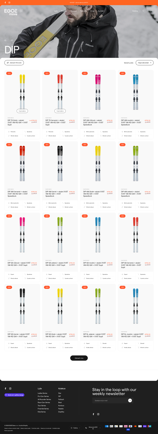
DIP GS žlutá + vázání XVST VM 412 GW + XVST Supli (56, 335)
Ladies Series (42, 393)
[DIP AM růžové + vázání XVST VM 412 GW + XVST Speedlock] (98, 92)
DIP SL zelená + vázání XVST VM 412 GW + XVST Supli (94, 335)
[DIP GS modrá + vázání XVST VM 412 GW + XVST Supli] (98, 235)
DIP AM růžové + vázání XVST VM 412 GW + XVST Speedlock (93, 122)
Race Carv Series (44, 402)
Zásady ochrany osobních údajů (11, 428)
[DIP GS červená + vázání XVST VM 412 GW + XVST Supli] (136, 235)
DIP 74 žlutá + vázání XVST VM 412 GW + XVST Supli (18, 122)
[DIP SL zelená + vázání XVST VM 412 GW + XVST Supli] (98, 306)
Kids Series (42, 412)
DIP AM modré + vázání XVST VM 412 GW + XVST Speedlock (131, 122)
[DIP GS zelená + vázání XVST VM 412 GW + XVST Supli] (60, 235)
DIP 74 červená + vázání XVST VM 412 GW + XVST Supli (55, 122)
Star (59, 393)
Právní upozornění (8, 430)
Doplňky (61, 412)
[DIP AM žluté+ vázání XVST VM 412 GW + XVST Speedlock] (98, 163)
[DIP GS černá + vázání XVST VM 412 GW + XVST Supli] (22, 306)
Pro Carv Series (43, 396)
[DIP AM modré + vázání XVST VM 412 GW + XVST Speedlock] (136, 92)
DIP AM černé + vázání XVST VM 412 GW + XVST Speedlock (57, 193)
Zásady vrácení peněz (25, 428)
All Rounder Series (44, 399)
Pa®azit (61, 399)
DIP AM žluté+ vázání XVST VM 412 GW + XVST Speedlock (94, 193)
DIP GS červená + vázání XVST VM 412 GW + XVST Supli (131, 265)
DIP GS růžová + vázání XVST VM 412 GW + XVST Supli (19, 264)
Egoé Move (11, 117)
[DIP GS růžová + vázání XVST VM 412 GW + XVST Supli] (22, 235)
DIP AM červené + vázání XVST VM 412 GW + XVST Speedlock (18, 193)
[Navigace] (21, 10)
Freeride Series (43, 409)
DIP (59, 396)
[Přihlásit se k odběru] (130, 400)
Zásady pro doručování (46, 428)
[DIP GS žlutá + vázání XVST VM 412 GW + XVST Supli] (60, 306)
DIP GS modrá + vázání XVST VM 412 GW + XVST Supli (94, 264)
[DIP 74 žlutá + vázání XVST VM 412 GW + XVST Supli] (22, 92)
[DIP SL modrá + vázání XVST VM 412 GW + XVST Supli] (136, 306)
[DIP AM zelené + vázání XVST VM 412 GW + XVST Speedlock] (136, 163)
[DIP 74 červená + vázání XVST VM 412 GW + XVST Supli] (60, 92)
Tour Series (42, 405)
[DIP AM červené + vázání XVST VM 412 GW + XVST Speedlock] (22, 163)
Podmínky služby (36, 428)
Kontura (61, 405)
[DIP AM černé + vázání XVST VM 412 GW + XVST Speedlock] (60, 163)
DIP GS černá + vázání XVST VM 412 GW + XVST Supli (19, 335)
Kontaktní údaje (56, 428)
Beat (60, 402)
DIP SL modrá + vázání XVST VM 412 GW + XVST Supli (132, 335)
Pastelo (61, 409)
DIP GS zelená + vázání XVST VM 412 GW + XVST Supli (57, 264)
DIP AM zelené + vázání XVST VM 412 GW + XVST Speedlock (131, 193)
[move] (13, 14)
